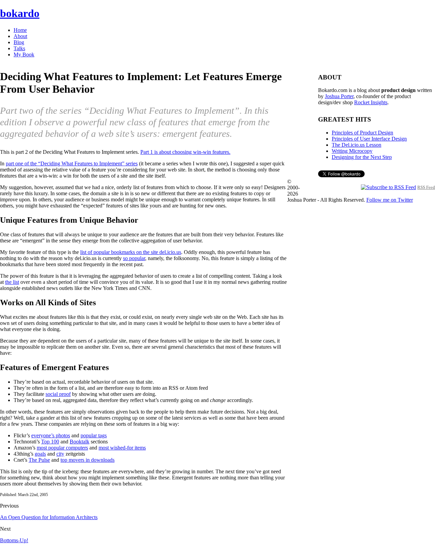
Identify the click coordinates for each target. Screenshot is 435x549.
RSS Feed (426, 187)
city (60, 454)
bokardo (19, 13)
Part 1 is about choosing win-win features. (185, 152)
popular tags (94, 435)
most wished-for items (122, 448)
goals (40, 454)
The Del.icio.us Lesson (356, 145)
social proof (58, 394)
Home (20, 30)
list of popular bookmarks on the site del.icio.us (130, 252)
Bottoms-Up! (14, 540)
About (20, 36)
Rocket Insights (370, 102)
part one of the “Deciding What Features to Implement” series (72, 163)
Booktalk (79, 441)
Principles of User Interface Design (369, 139)
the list (12, 282)
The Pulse (39, 460)
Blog (19, 42)
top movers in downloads (87, 460)
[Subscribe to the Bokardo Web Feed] (388, 187)
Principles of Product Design (362, 132)
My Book (24, 54)
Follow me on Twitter (389, 200)
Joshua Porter (339, 96)
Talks (19, 48)
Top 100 (50, 441)
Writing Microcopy (352, 151)
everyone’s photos (50, 435)
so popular (134, 258)
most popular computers (62, 448)
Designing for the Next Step (362, 157)
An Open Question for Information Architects (49, 517)
